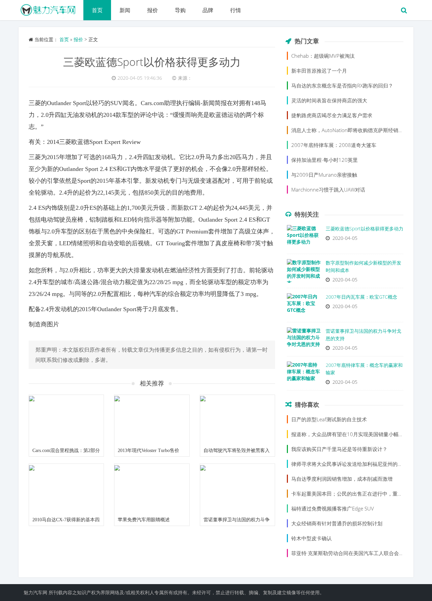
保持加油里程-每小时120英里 (324, 159)
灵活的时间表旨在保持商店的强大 (329, 100)
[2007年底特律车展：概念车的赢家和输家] (304, 375)
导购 (180, 10)
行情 (235, 10)
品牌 (207, 10)
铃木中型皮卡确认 (311, 538)
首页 (97, 10)
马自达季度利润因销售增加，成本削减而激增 (342, 478)
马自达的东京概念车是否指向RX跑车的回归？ (342, 85)
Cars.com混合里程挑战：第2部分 (66, 450)
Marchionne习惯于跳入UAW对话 (328, 189)
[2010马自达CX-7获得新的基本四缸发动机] (66, 489)
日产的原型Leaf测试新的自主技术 (329, 419)
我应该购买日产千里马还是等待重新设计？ (339, 449)
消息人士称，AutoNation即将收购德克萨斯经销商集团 (352, 130)
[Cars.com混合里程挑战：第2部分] (66, 420)
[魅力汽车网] (51, 8)
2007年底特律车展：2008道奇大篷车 (333, 145)
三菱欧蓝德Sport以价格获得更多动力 (152, 61)
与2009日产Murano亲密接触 (324, 174)
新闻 (124, 10)
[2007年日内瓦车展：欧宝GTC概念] (304, 306)
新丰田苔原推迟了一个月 (319, 70)
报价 (152, 10)
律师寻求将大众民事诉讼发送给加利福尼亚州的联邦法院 (354, 463)
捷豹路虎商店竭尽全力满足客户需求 (331, 115)
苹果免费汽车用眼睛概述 (144, 519)
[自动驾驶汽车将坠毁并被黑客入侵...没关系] (237, 420)
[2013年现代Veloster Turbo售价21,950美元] (151, 420)
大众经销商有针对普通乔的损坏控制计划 (336, 523)
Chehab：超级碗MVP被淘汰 (323, 55)
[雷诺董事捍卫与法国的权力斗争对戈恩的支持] (237, 489)
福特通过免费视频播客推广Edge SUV (332, 508)
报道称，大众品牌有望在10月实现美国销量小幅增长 (350, 434)
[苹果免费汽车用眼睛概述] (151, 489)
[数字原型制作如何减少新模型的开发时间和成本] (304, 272)
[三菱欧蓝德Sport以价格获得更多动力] (304, 238)
